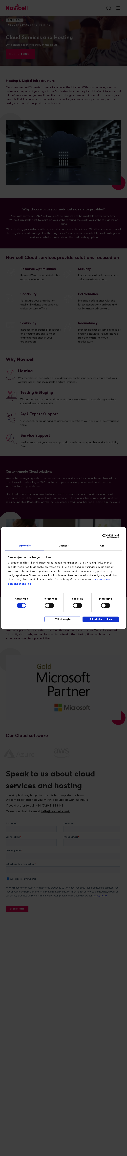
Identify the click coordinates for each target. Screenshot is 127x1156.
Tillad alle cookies (101, 619)
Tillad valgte (63, 619)
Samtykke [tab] (25, 545)
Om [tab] (102, 545)
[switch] (49, 605)
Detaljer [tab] (64, 545)
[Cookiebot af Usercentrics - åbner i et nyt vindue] (104, 536)
